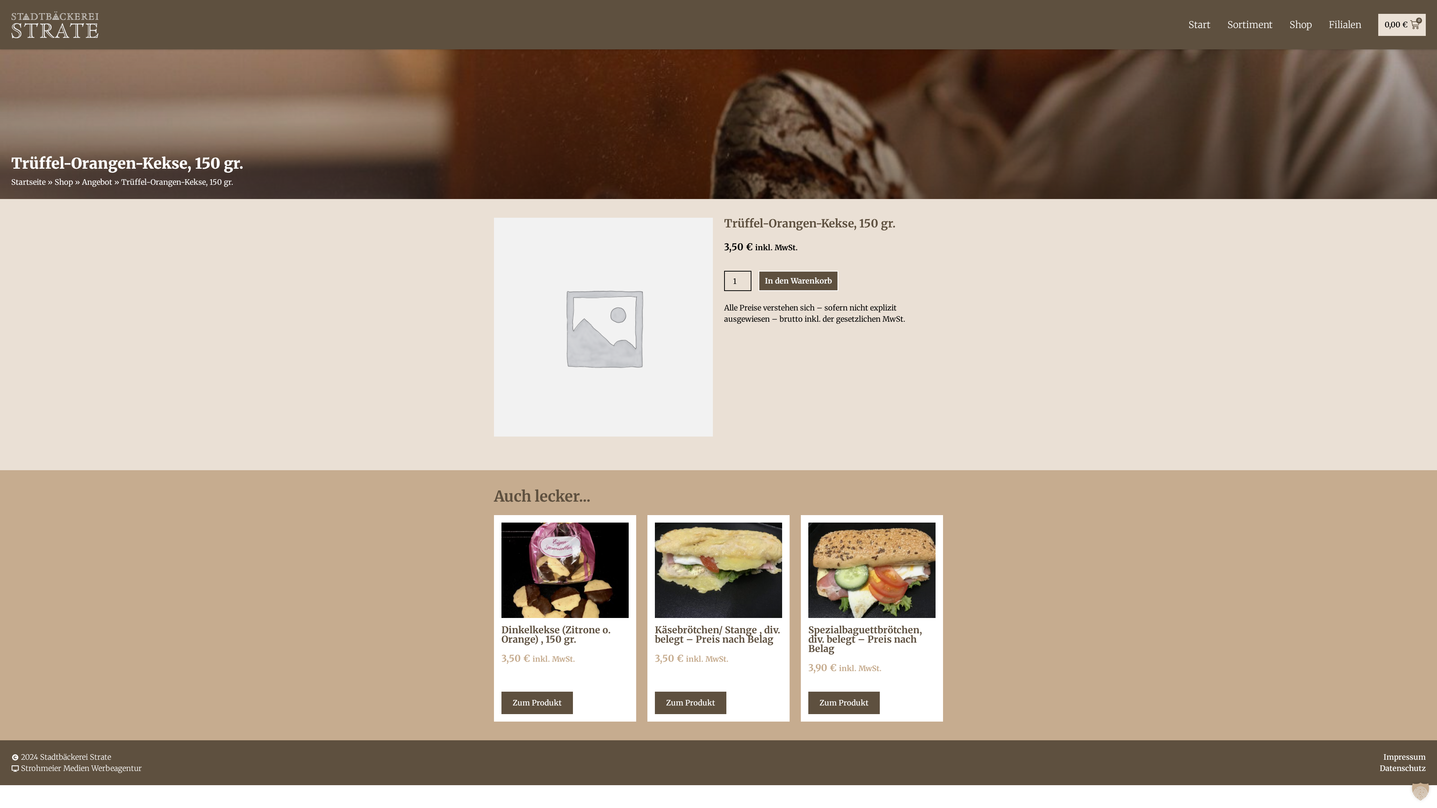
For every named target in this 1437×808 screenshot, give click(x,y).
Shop (1301, 25)
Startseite (28, 182)
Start (1200, 25)
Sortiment (1250, 25)
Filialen (1345, 25)
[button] (1420, 791)
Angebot (97, 182)
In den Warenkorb (798, 280)
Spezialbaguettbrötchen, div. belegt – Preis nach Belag (865, 639)
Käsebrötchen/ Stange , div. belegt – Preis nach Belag (717, 634)
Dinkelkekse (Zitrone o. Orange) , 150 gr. (556, 634)
